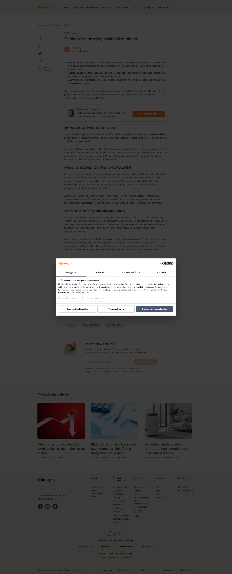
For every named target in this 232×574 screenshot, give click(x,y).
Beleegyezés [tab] (71, 272)
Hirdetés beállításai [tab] (131, 272)
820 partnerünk (71, 284)
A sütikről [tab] (161, 272)
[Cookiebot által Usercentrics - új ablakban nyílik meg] (161, 264)
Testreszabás (114, 309)
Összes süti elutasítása (77, 309)
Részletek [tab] (101, 272)
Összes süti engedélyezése (154, 309)
